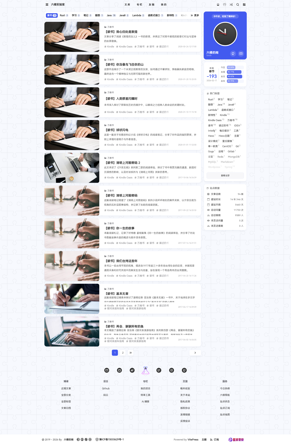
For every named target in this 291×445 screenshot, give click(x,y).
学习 (75, 15)
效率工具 (145, 395)
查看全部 (225, 175)
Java (111, 15)
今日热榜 (225, 388)
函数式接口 (155, 15)
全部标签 (66, 401)
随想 (99, 15)
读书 (51, 15)
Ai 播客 (145, 401)
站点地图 (225, 414)
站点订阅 (225, 408)
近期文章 (66, 388)
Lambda (138, 15)
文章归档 (66, 408)
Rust (64, 15)
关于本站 (185, 395)
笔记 (87, 15)
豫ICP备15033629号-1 (111, 439)
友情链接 (185, 414)
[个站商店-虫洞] (224, 4)
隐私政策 (185, 401)
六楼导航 (225, 395)
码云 (105, 395)
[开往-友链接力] (218, 4)
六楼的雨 (69, 439)
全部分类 (66, 395)
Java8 (123, 15)
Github (106, 388)
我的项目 (145, 388)
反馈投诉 (185, 421)
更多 (196, 15)
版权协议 (185, 408)
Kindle (186, 15)
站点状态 (225, 401)
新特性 (172, 15)
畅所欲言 (185, 388)
